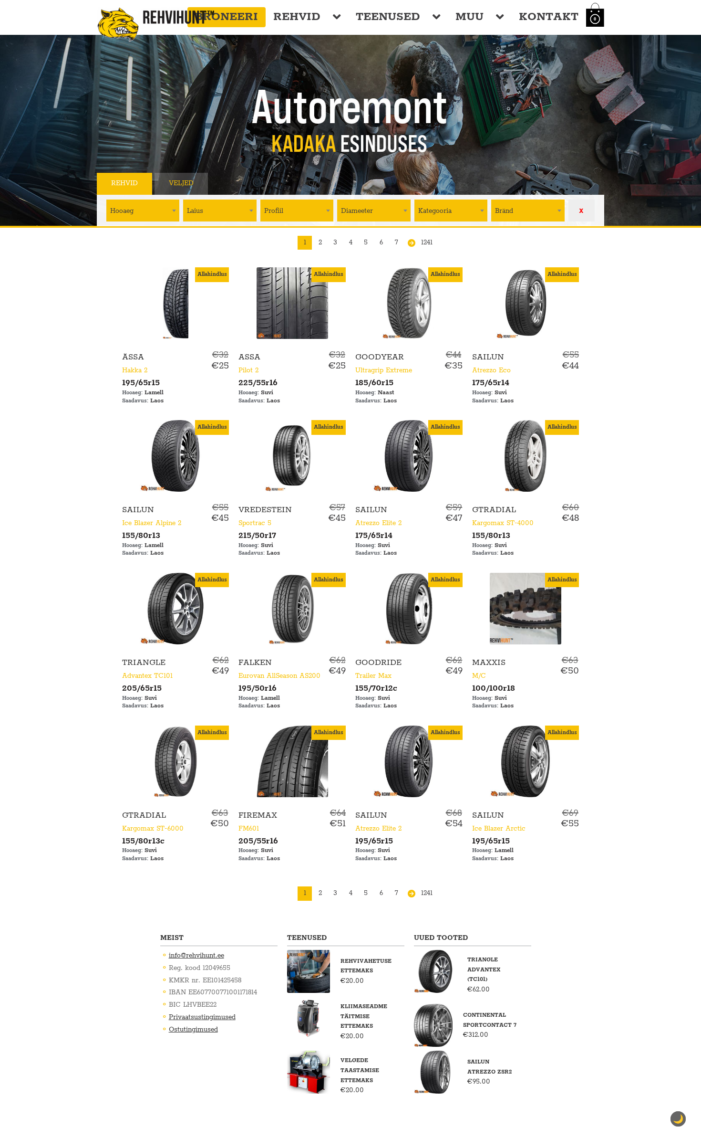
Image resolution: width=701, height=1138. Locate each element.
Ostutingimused (193, 1029)
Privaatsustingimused (202, 1017)
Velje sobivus (250, 183)
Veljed (181, 183)
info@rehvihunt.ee (196, 955)
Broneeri (226, 17)
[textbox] (142, 210)
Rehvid (296, 17)
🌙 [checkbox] (678, 1119)
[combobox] (142, 210)
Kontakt (548, 17)
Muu (469, 17)
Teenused (388, 17)
